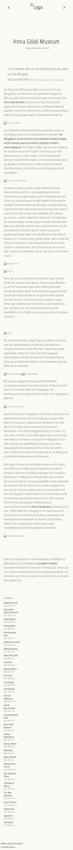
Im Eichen (8, 675)
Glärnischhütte (10, 743)
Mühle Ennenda (11, 648)
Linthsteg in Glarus (9, 784)
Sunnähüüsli (9, 688)
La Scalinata (9, 682)
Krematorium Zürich (9, 765)
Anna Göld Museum (41, 506)
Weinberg (8, 750)
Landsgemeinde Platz (11, 716)
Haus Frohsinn (10, 802)
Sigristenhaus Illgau (10, 775)
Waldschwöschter (11, 642)
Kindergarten (10, 625)
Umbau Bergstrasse (9, 736)
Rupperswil (9, 809)
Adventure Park (10, 602)
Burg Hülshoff (10, 757)
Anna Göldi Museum (9, 726)
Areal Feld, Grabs (11, 655)
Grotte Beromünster (9, 707)
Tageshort (8, 815)
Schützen (8, 662)
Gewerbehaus (10, 619)
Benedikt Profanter (47, 563)
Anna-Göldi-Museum (14, 102)
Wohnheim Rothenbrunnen (11, 611)
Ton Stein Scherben (8, 794)
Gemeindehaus (10, 669)
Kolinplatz (8, 822)
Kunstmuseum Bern (10, 634)
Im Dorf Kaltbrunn (8, 697)
